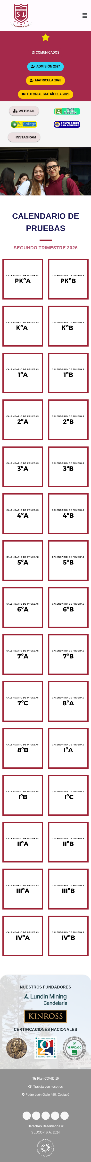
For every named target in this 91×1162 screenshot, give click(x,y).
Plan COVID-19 (47, 1078)
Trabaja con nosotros (47, 1086)
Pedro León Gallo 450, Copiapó (47, 1094)
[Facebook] (27, 1116)
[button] (66, 16)
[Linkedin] (64, 1116)
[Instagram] (55, 1116)
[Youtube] (45, 1116)
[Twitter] (36, 1116)
